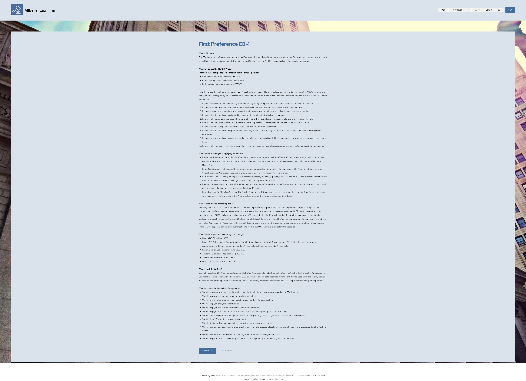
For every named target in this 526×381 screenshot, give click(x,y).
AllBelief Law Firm (40, 10)
